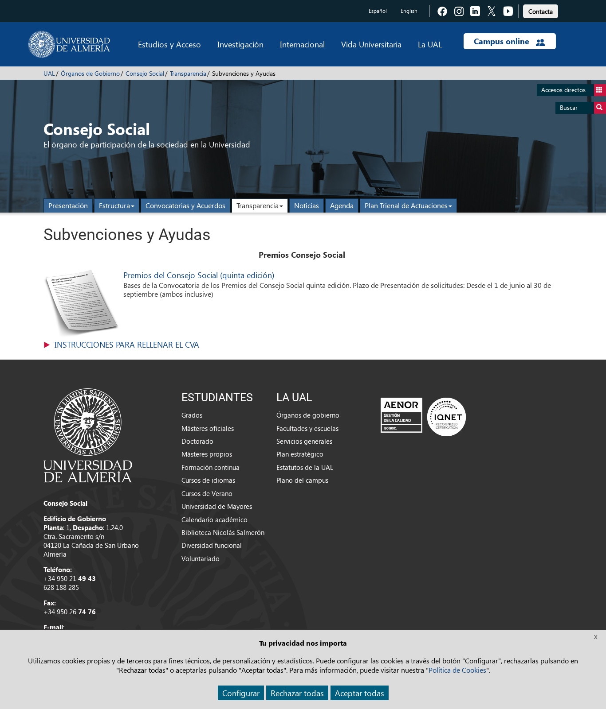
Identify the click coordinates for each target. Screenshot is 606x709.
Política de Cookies (457, 669)
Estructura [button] (114, 205)
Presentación (68, 205)
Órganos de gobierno (307, 415)
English (409, 11)
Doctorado (197, 441)
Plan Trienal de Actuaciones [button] (406, 205)
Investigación (240, 44)
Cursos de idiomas (208, 480)
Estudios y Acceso (169, 44)
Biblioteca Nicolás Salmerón (222, 532)
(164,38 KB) (127, 345)
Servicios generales (304, 441)
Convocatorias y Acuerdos (185, 205)
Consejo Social (145, 73)
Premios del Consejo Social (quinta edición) (198, 274)
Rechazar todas (297, 692)
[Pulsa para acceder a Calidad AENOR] (423, 416)
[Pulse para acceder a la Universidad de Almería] (87, 434)
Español (378, 11)
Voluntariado (200, 558)
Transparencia (188, 73)
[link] (540, 9)
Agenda (342, 205)
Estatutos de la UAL (304, 467)
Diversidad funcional (211, 545)
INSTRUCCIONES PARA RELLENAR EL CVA (127, 344)
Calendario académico (214, 519)
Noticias (306, 205)
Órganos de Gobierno (90, 73)
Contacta (540, 11)
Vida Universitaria (371, 44)
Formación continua (210, 467)
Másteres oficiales (207, 428)
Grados (191, 415)
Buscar (569, 107)
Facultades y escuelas (307, 428)
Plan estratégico (299, 453)
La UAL (430, 44)
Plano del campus (302, 480)
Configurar (241, 692)
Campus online (502, 41)
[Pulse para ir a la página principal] (69, 44)
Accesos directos (563, 89)
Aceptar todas (359, 692)
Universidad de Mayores (216, 506)
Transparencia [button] (257, 205)
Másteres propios (206, 453)
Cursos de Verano (206, 493)
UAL (49, 73)
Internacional (302, 44)
